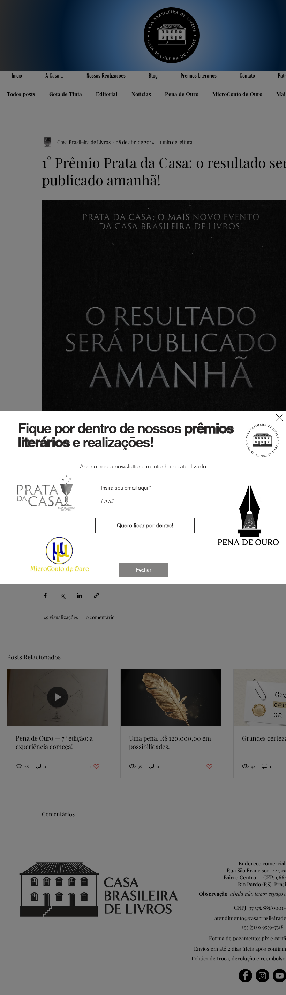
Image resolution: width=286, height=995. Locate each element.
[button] (280, 417)
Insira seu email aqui (124, 487)
